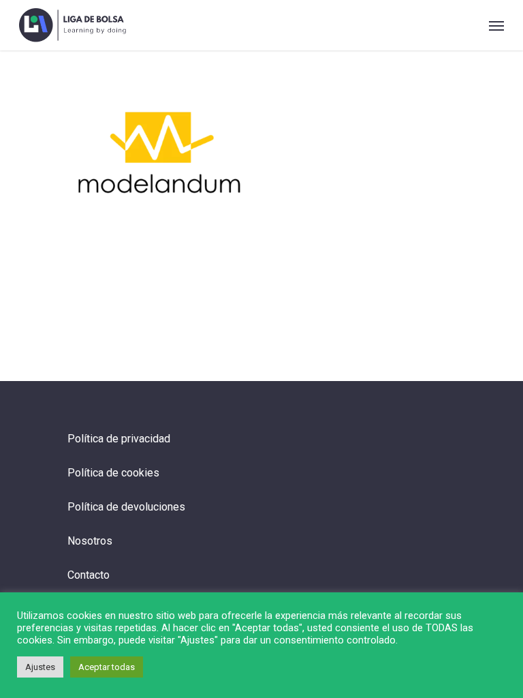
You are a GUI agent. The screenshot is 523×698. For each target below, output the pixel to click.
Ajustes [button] (40, 667)
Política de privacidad (118, 438)
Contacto (88, 574)
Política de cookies (113, 472)
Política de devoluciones (126, 506)
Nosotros (89, 540)
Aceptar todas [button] (106, 667)
